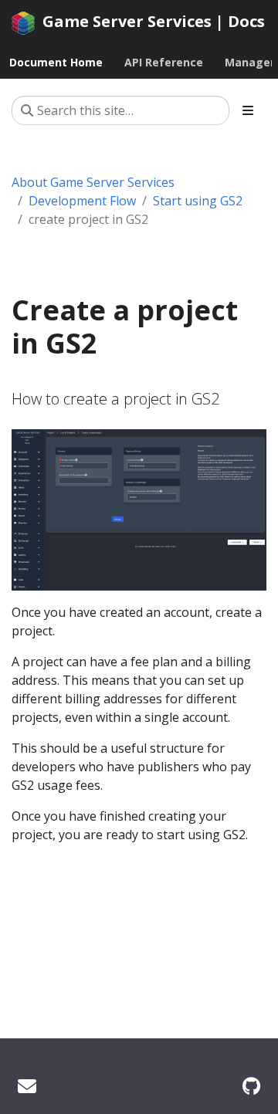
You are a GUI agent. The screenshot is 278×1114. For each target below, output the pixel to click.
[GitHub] (251, 1086)
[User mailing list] (27, 1086)
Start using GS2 (197, 200)
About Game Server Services (93, 182)
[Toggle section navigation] (248, 110)
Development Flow (82, 200)
